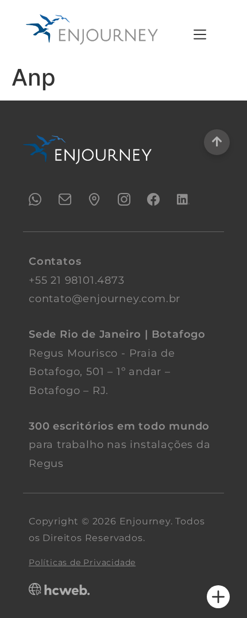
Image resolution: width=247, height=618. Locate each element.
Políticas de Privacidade (82, 562)
